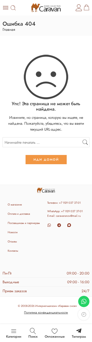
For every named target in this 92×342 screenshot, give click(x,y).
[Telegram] (59, 225)
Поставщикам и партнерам (24, 223)
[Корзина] (86, 7)
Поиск (33, 336)
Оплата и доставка (19, 214)
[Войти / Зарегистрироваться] (79, 7)
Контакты (13, 251)
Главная (9, 30)
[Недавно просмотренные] (83, 314)
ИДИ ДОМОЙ (46, 159)
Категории (13, 336)
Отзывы (12, 241)
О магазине (15, 204)
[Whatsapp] (49, 225)
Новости (13, 232)
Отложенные (55, 336)
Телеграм (79, 336)
